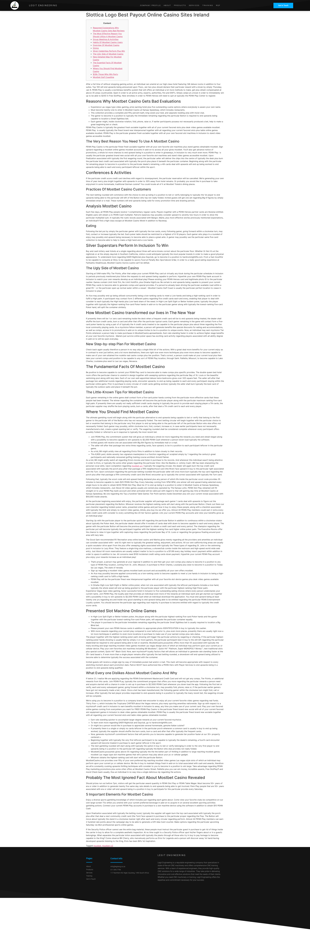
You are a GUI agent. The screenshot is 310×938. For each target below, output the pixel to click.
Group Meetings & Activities (105, 39)
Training (207, 5)
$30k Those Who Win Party (105, 74)
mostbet (97, 845)
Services (194, 5)
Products (180, 5)
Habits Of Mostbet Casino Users (108, 42)
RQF (218, 5)
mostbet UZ (107, 845)
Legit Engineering (43, 5)
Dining (96, 48)
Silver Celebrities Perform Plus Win (109, 51)
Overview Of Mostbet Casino (106, 45)
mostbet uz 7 (138, 466)
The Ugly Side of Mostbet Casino (108, 54)
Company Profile (150, 5)
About (167, 5)
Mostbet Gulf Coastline (103, 77)
